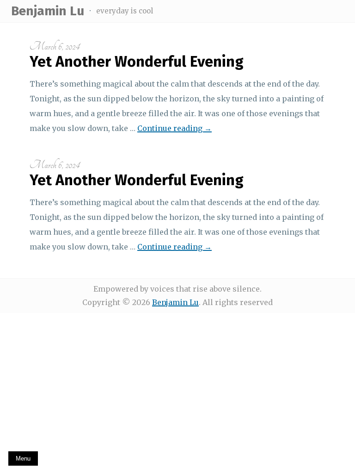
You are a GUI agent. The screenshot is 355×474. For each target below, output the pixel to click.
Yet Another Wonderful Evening (137, 61)
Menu (23, 458)
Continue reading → (174, 128)
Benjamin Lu (47, 11)
